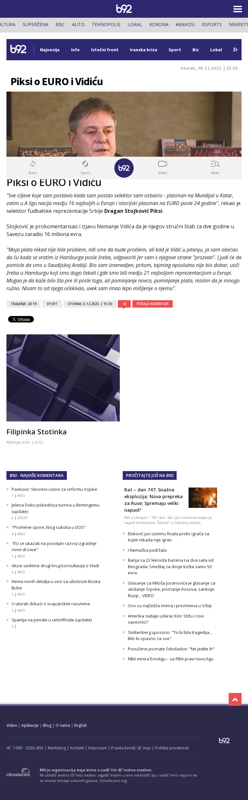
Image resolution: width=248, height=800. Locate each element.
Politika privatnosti (172, 748)
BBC (60, 24)
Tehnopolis (106, 24)
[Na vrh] (235, 699)
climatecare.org (113, 780)
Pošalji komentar (153, 303)
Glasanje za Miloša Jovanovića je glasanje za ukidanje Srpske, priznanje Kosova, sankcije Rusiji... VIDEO (171, 589)
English (80, 725)
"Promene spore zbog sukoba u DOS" (49, 527)
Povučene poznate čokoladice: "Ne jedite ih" (171, 649)
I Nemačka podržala (147, 550)
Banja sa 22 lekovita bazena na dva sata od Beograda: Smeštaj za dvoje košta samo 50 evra (170, 566)
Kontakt (77, 748)
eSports (212, 24)
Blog (47, 725)
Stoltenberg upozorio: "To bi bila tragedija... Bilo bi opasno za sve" (170, 635)
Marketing (57, 748)
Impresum (97, 748)
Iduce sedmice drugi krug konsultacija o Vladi (55, 565)
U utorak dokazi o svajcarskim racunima (51, 604)
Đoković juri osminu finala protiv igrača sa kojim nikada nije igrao (168, 537)
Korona (159, 24)
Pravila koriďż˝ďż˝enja (131, 748)
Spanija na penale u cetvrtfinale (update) (52, 620)
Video (11, 725)
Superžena (35, 24)
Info (21, 495)
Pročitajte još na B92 (149, 475)
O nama (63, 725)
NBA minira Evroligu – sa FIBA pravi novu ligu (170, 659)
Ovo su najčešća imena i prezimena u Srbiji (170, 605)
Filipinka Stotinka (36, 431)
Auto (78, 24)
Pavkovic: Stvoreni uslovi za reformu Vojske (54, 489)
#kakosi (185, 24)
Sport (52, 303)
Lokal (135, 24)
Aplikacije (30, 725)
